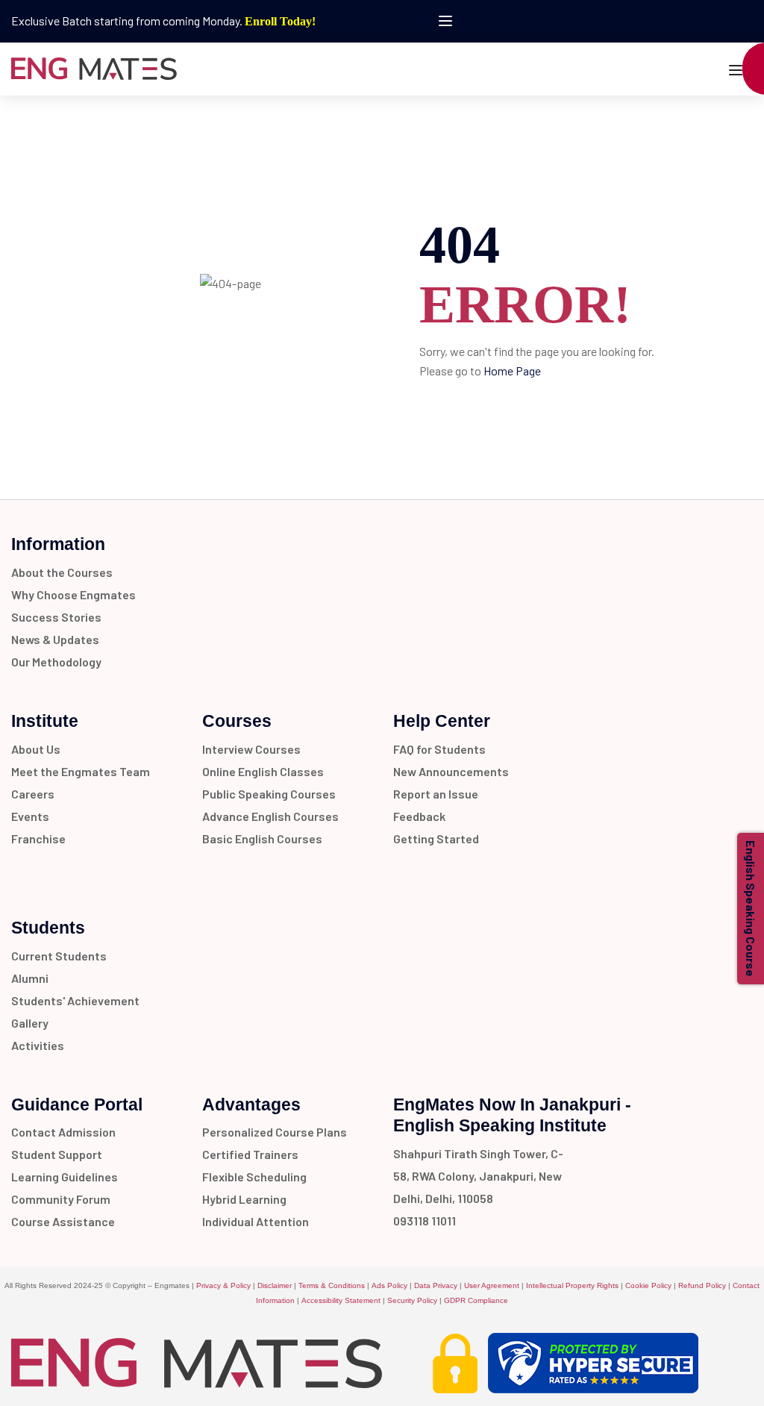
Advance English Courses (270, 816)
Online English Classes (263, 771)
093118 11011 (424, 1220)
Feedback (419, 816)
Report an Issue (435, 794)
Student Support (56, 1154)
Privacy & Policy (223, 1285)
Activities (37, 1045)
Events (30, 816)
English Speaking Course (751, 908)
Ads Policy (389, 1285)
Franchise (38, 838)
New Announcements (451, 771)
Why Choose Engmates (73, 594)
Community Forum (60, 1199)
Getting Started (436, 838)
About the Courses (62, 572)
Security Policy (412, 1300)
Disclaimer (274, 1285)
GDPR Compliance (476, 1300)
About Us (35, 749)
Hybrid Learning (244, 1199)
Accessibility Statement (341, 1300)
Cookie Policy (648, 1285)
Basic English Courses (262, 838)
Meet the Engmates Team (80, 771)
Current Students (59, 956)
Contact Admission (63, 1132)
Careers (32, 794)
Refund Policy (702, 1285)
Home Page (512, 370)
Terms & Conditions (331, 1285)
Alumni (29, 978)
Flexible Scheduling (254, 1176)
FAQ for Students (439, 749)
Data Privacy (435, 1285)
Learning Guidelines (64, 1176)
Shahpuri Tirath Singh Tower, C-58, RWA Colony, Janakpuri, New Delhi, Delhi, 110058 (478, 1175)
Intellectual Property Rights (572, 1285)
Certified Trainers (250, 1154)
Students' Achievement (75, 1000)
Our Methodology (56, 661)
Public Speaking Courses (269, 794)
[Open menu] (447, 21)
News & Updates (55, 639)
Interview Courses (251, 749)
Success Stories (56, 617)
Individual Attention (255, 1221)
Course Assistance (63, 1221)
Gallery (29, 1023)
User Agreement (491, 1285)
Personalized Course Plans (274, 1132)
